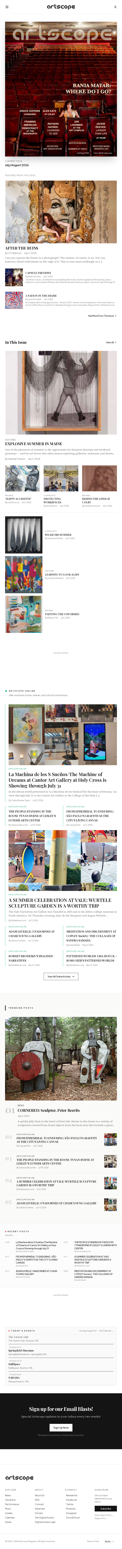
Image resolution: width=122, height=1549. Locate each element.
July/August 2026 (17, 165)
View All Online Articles (59, 976)
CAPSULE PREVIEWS (38, 273)
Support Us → (101, 1518)
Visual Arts (10, 1499)
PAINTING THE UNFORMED (62, 614)
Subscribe (106, 1508)
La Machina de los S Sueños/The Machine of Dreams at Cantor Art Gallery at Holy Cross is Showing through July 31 (57, 780)
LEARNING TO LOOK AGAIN (62, 574)
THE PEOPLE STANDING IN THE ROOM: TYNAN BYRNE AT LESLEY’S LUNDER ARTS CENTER (32, 816)
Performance (12, 1504)
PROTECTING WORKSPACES (52, 500)
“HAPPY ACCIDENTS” (18, 498)
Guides (9, 1513)
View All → (9, 1235)
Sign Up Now (61, 1427)
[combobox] (110, 1541)
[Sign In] (115, 7)
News (8, 1495)
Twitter (70, 1504)
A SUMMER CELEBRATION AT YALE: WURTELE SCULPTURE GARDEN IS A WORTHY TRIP (60, 903)
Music (8, 1508)
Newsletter (72, 1495)
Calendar (10, 1517)
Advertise (40, 1508)
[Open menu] (7, 7)
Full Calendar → (106, 1331)
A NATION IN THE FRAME (41, 295)
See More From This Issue (101, 315)
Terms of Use (93, 1541)
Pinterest (71, 1508)
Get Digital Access (44, 1517)
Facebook (71, 1499)
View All (110, 342)
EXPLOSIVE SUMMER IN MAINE (33, 443)
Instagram (71, 1513)
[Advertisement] (63, 663)
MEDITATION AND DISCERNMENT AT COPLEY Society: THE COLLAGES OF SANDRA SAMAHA (91, 936)
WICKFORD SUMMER (58, 534)
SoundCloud (73, 1517)
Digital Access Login (45, 1521)
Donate (39, 1513)
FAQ (37, 1499)
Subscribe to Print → (104, 1515)
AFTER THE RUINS (21, 247)
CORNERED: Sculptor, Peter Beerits (49, 1110)
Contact (39, 1504)
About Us (39, 1495)
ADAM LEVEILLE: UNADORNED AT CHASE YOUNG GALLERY (57, 1203)
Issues (8, 1521)
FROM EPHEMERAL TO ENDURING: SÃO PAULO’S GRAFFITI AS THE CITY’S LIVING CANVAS (90, 816)
